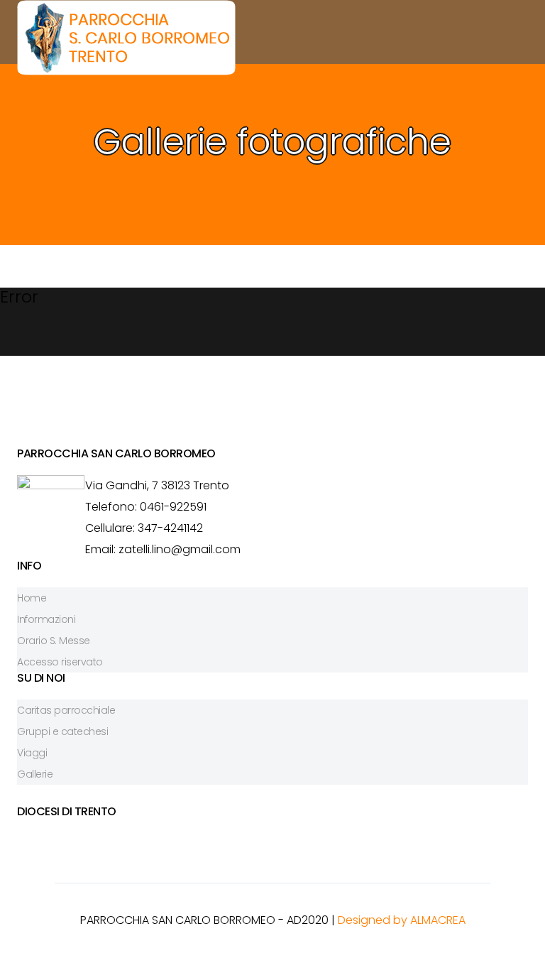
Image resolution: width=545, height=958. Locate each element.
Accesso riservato (60, 662)
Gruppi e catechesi (62, 731)
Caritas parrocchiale (66, 710)
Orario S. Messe (53, 640)
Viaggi (32, 753)
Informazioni (46, 619)
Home (31, 598)
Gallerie (35, 774)
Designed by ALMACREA (402, 920)
